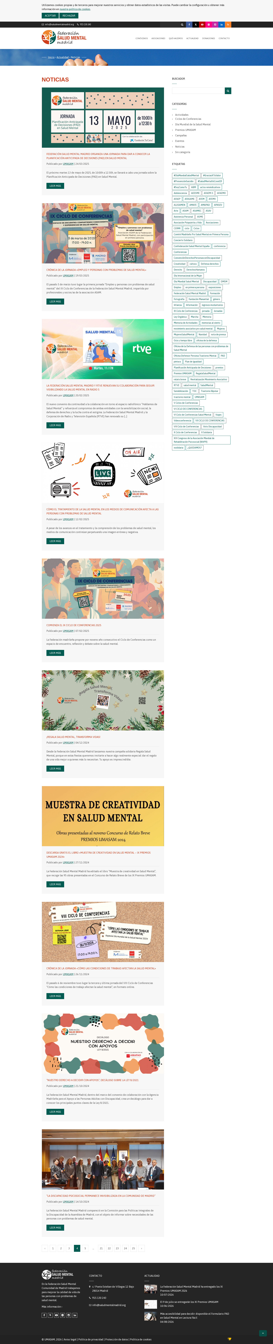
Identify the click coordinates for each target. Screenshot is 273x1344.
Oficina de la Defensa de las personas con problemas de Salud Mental (201, 348)
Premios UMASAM (185, 129)
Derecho (178, 269)
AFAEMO (221, 193)
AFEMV (212, 199)
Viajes (218, 414)
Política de (141, 1339)
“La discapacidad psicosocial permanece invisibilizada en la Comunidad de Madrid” (100, 1195)
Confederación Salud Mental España (191, 246)
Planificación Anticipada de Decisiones (192, 367)
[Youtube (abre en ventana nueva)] (56, 1315)
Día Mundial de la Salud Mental (193, 124)
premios (219, 367)
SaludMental (206, 385)
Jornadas (218, 311)
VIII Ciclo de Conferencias (186, 426)
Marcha (194, 317)
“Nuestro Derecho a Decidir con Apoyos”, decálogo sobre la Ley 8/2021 (92, 1080)
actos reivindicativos (210, 187)
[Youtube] (202, 25)
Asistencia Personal (183, 216)
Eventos (179, 141)
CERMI (177, 228)
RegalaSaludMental (205, 373)
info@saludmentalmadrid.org (59, 24)
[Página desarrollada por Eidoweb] (229, 1340)
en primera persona (194, 287)
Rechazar (69, 15)
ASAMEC (197, 210)
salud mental (190, 385)
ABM (193, 187)
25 (133, 1248)
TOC (194, 391)
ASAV (208, 210)
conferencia (219, 246)
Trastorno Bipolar (209, 391)
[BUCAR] (228, 90)
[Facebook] (189, 25)
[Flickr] (208, 25)
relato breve (180, 379)
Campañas (181, 135)
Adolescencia (180, 193)
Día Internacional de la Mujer (188, 275)
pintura (177, 361)
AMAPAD (205, 205)
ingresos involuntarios (212, 305)
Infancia (178, 305)
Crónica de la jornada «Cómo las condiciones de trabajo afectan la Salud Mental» (101, 968)
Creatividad (179, 264)
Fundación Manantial (199, 299)
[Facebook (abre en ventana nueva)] (44, 1315)
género (216, 299)
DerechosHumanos (195, 269)
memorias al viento (211, 323)
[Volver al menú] (263, 1333)
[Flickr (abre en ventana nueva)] (62, 1315)
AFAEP (177, 199)
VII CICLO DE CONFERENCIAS (209, 420)
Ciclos (196, 228)
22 (109, 1248)
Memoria (207, 317)
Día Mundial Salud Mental (186, 281)
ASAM (185, 210)
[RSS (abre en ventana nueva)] (228, 25)
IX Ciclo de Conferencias (186, 311)
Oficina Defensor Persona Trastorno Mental (195, 356)
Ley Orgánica (180, 317)
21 (101, 1248)
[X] (195, 25)
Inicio (51, 57)
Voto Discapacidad (212, 426)
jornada (205, 311)
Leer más (55, 185)
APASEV (218, 205)
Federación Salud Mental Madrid (190, 293)
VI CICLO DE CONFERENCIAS (188, 409)
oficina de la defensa (206, 340)
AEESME (195, 193)
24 (125, 1248)
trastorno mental (182, 397)
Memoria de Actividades (185, 323)
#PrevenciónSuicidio (184, 181)
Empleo (177, 287)
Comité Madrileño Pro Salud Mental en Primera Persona (201, 234)
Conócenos (142, 38)
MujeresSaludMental (184, 334)
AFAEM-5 (208, 193)
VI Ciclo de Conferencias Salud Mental (192, 414)
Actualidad (192, 38)
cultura (193, 264)
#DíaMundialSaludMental (186, 175)
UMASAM (68, 163)
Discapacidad (209, 281)
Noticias (180, 146)
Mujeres (221, 328)
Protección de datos (116, 1339)
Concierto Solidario (183, 240)
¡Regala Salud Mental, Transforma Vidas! (73, 737)
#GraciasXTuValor (212, 175)
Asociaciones (158, 38)
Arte (176, 210)
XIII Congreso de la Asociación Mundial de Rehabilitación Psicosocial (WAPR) (194, 440)
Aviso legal (70, 1339)
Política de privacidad (90, 1339)
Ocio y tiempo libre (183, 340)
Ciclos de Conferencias (188, 118)
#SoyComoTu (180, 187)
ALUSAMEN (179, 205)
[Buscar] (182, 24)
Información (192, 305)
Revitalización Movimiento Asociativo (208, 379)
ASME (200, 216)
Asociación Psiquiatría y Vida (188, 222)
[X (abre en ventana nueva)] (50, 1315)
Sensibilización (181, 391)
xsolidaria (178, 447)
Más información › (52, 1306)
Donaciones (208, 38)
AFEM (201, 199)
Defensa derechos (210, 264)
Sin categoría (182, 152)
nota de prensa (218, 334)
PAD (223, 356)
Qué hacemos (176, 38)
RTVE (176, 385)
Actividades (181, 114)
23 (117, 1248)
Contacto (224, 38)
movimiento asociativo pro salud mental (193, 328)
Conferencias (180, 252)
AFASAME (189, 199)
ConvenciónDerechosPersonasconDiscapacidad (197, 258)
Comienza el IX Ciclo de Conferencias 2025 (73, 625)
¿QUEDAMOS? (195, 447)
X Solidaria (206, 432)
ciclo (187, 228)
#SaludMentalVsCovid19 (210, 181)
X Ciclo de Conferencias (185, 432)
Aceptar (50, 15)
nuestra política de (75, 9)
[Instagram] (215, 25)
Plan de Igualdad (193, 361)
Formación (215, 293)
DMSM (224, 281)
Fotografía (179, 299)
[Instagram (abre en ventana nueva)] (68, 1315)
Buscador (178, 78)
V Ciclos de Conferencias (186, 403)
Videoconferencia (182, 420)
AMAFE (193, 205)
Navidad (203, 334)
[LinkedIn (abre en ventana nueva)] (75, 1315)
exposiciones (215, 287)
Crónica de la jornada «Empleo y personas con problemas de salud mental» (96, 269)
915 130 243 (99, 1297)
